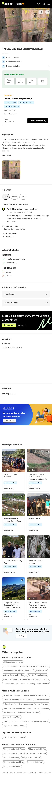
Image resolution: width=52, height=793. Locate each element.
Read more (6, 155)
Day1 (6, 196)
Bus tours (40, 773)
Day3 (23, 196)
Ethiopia (12, 773)
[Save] (22, 451)
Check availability (38, 120)
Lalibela (5, 53)
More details (9, 114)
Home (4, 773)
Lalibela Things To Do (25, 773)
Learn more (9, 421)
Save (20, 636)
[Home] (13, 4)
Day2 (14, 196)
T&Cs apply (22, 325)
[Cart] (38, 4)
